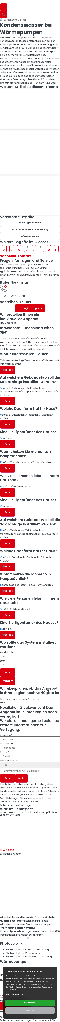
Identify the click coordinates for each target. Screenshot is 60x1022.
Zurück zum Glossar (15, 19)
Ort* (2, 661)
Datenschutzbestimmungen (16, 805)
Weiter (6, 680)
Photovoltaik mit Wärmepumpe (24, 953)
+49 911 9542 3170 (12, 296)
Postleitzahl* (7, 652)
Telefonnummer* (10, 760)
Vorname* (6, 735)
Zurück (9, 370)
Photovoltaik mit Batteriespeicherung (27, 949)
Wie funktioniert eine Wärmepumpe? (18, 124)
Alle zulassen (29, 1003)
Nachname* (7, 743)
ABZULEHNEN (11, 990)
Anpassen (30, 1010)
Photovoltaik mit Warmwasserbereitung (29, 956)
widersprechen (8, 801)
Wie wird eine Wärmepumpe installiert (25, 210)
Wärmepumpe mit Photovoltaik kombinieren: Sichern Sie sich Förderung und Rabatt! (28, 166)
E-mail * (4, 752)
